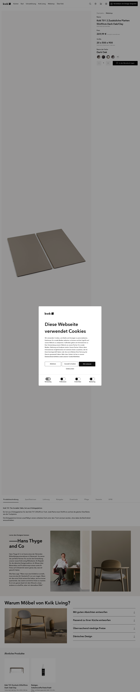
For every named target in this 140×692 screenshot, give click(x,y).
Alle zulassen (87, 364)
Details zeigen (70, 368)
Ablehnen (53, 364)
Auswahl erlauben (70, 364)
